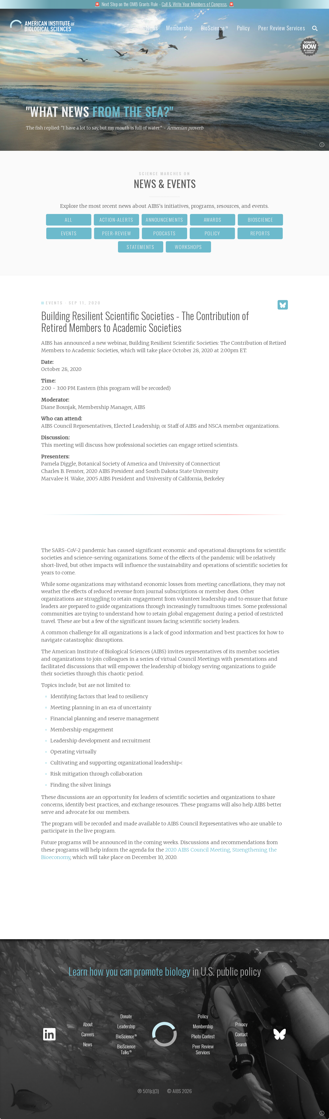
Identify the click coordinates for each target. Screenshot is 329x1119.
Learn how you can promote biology (129, 971)
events (69, 233)
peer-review (116, 233)
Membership (179, 28)
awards (213, 219)
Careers (87, 1034)
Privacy (241, 1024)
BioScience (214, 28)
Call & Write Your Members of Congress (194, 4)
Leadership (126, 1026)
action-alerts (116, 219)
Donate (126, 1016)
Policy (243, 28)
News (152, 28)
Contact (241, 1034)
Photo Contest (203, 1036)
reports (260, 233)
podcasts (164, 233)
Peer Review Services (281, 28)
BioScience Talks (126, 1049)
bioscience (260, 219)
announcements (164, 219)
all (68, 219)
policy (212, 233)
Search (241, 1044)
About (88, 1024)
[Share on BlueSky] (283, 305)
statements (140, 246)
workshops (188, 246)
